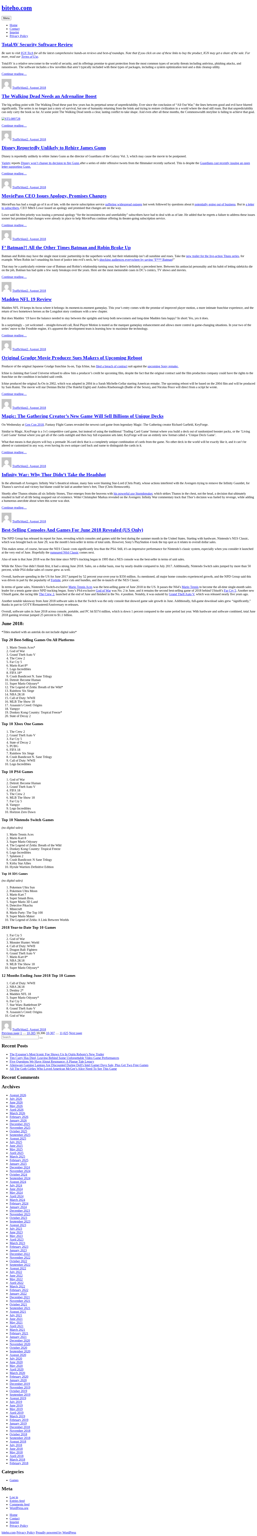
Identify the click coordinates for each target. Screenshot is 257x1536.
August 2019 (18, 1398)
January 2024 (18, 1207)
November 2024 (20, 1171)
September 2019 (20, 1394)
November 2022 (20, 1257)
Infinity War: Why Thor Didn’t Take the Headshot (54, 474)
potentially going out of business (215, 204)
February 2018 (19, 1463)
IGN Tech (27, 53)
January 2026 (18, 1120)
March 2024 (17, 1200)
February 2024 (19, 1203)
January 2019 (18, 1423)
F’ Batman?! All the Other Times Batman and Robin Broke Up (66, 247)
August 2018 (18, 1441)
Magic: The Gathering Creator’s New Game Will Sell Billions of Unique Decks (82, 416)
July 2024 (16, 1185)
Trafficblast (19, 87)
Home (13, 25)
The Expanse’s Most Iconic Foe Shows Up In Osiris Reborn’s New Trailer (57, 1054)
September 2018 (20, 1438)
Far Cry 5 (230, 590)
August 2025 (18, 1138)
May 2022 (16, 1279)
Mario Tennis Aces (80, 587)
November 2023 (20, 1214)
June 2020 (16, 1362)
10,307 (50, 1033)
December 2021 (20, 1297)
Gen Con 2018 (34, 424)
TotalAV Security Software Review (37, 44)
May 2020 (16, 1365)
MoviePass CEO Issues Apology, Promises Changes (54, 195)
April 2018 (16, 1456)
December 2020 (20, 1340)
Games (14, 1480)
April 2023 (16, 1239)
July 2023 (16, 1228)
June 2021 (16, 1319)
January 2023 (18, 1250)
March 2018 (17, 1459)
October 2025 (18, 1131)
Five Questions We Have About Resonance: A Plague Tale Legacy (52, 1061)
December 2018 (20, 1427)
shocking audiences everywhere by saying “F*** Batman (135, 259)
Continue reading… (14, 74)
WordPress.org (19, 1508)
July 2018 (16, 1445)
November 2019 (20, 1387)
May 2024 (16, 1192)
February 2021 (19, 1333)
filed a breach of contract (111, 366)
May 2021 (16, 1322)
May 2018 (16, 1452)
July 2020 (16, 1358)
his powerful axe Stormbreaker (133, 493)
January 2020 (18, 1380)
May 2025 (16, 1149)
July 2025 (16, 1142)
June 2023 (16, 1232)
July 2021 (16, 1315)
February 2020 (19, 1376)
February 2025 (19, 1160)
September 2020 (20, 1351)
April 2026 (16, 1109)
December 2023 (20, 1210)
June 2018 (16, 1448)
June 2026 (16, 1102)
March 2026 (17, 1113)
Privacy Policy (19, 36)
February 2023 (19, 1246)
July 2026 (16, 1098)
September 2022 (20, 1264)
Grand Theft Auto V (181, 594)
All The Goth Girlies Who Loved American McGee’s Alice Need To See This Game (63, 1068)
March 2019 (17, 1416)
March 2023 (17, 1243)
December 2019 (20, 1383)
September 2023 (20, 1221)
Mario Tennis (190, 587)
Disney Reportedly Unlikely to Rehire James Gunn (54, 147)
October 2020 (18, 1347)
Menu (6, 18)
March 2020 (17, 1373)
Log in (14, 1497)
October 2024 (18, 1174)
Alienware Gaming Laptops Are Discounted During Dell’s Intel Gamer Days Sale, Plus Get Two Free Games (79, 1065)
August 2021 (18, 1311)
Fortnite (56, 580)
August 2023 (18, 1225)
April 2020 (16, 1369)
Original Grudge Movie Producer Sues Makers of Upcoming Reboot (72, 357)
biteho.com (17, 7)
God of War (103, 590)
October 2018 (18, 1434)
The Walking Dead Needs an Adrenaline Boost (49, 96)
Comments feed (20, 1504)
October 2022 (18, 1261)
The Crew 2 (46, 594)
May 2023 (16, 1236)
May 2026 (16, 1106)
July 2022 (16, 1272)
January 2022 (18, 1293)
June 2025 (16, 1145)
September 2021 (20, 1308)
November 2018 (20, 1430)
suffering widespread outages (123, 204)
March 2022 (17, 1286)
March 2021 (17, 1329)
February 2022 (19, 1290)
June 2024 (16, 1189)
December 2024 (20, 1167)
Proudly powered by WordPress (56, 1532)
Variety (6, 163)
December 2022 (20, 1254)
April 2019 (16, 1412)
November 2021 (20, 1301)
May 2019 (16, 1409)
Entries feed (17, 1501)
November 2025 (20, 1127)
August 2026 (18, 1095)
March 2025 (17, 1156)
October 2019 (18, 1391)
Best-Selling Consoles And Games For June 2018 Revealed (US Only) (72, 530)
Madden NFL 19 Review (27, 299)
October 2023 (18, 1218)
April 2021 (16, 1326)
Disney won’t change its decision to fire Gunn (50, 163)
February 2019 (19, 1420)
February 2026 (19, 1117)
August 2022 (18, 1268)
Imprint (14, 32)
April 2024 (16, 1196)
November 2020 (20, 1344)
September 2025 (20, 1135)
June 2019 (16, 1405)
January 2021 (18, 1337)
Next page (75, 1033)
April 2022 (16, 1282)
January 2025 (18, 1163)
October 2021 (18, 1304)
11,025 (64, 1033)
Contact (14, 28)
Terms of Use (29, 56)
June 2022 (16, 1275)
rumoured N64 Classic (64, 552)
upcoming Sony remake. (163, 366)
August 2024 (18, 1181)
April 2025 (16, 1153)
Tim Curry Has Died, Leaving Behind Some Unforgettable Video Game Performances (64, 1058)
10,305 (31, 1033)
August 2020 (18, 1355)
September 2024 (20, 1178)
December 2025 (20, 1124)
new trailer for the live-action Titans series (212, 256)
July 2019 (16, 1402)
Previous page (10, 1033)
